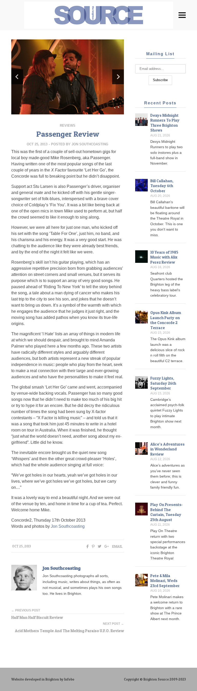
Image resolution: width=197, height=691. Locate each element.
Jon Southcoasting (90, 144)
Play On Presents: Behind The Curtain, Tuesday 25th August (166, 512)
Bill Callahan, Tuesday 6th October (161, 185)
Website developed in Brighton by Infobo (42, 679)
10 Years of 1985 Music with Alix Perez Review (164, 257)
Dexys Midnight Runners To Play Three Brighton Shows (165, 123)
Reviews (67, 125)
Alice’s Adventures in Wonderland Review (167, 449)
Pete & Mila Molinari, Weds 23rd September (165, 580)
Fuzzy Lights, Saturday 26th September (163, 383)
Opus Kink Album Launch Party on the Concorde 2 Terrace (165, 320)
